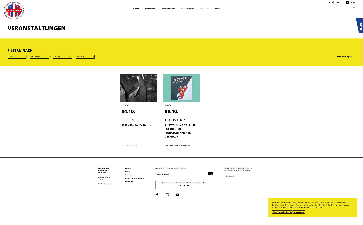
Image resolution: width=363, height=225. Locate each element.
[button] (359, 25)
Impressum (129, 175)
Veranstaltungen (168, 8)
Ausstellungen (150, 8)
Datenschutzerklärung (304, 205)
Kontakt (128, 168)
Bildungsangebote (187, 8)
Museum (136, 8)
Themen (217, 8)
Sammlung (204, 8)
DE (347, 3)
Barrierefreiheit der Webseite (134, 178)
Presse (127, 171)
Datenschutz (129, 182)
